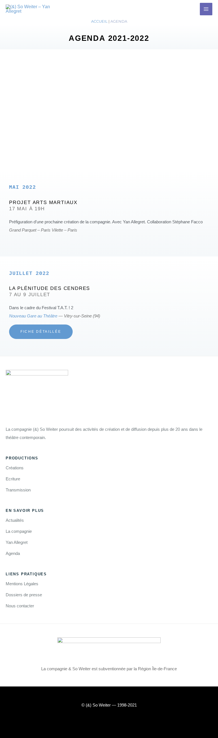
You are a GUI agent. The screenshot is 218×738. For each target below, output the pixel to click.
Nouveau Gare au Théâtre (33, 315)
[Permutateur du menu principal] (206, 9)
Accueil (99, 21)
